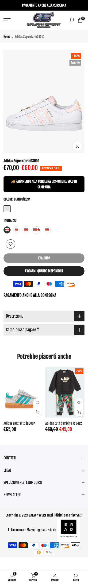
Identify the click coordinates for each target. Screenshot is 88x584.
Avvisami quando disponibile (44, 271)
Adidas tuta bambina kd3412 (63, 423)
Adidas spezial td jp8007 (19, 423)
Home (7, 36)
